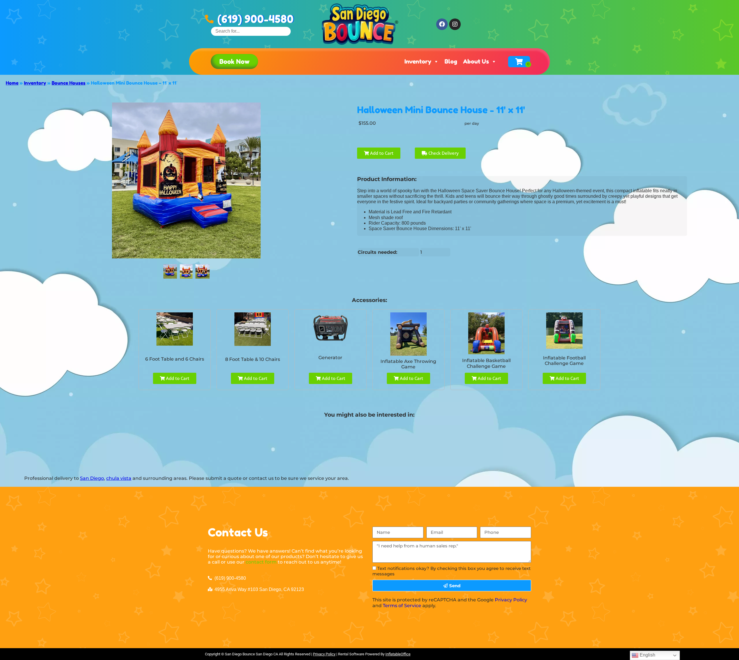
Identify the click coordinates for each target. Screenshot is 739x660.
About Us (476, 61)
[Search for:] (251, 31)
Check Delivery (443, 153)
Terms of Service (402, 605)
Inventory (417, 61)
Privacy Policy (511, 600)
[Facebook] (442, 24)
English (647, 654)
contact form (261, 562)
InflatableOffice (397, 654)
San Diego (92, 478)
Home (12, 83)
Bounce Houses (68, 83)
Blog (451, 61)
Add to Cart (381, 153)
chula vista (118, 478)
